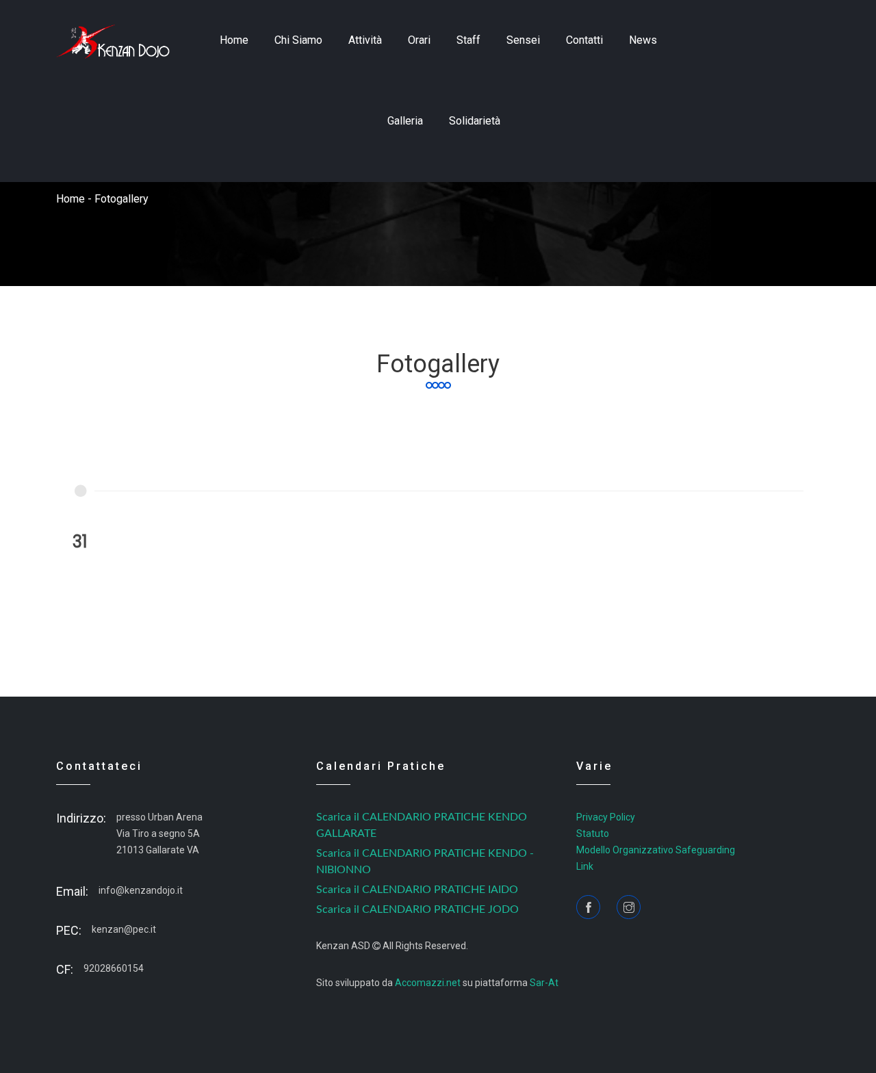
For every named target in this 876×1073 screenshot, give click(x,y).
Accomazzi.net (428, 982)
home (234, 40)
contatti (584, 40)
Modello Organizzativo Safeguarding (655, 849)
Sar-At (544, 982)
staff (468, 40)
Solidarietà (474, 120)
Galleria (405, 120)
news (643, 40)
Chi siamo (298, 40)
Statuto (592, 833)
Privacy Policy (605, 817)
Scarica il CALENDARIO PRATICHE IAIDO (417, 889)
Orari (419, 40)
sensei (523, 40)
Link (584, 866)
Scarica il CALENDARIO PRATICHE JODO (417, 909)
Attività (365, 40)
